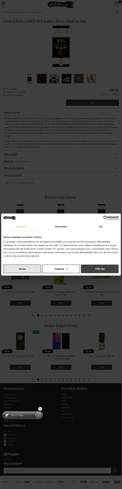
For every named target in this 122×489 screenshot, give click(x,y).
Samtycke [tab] (21, 226)
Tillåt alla (99, 269)
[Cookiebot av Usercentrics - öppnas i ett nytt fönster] (106, 218)
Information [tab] (61, 226)
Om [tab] (101, 226)
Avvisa (22, 269)
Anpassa (59, 269)
